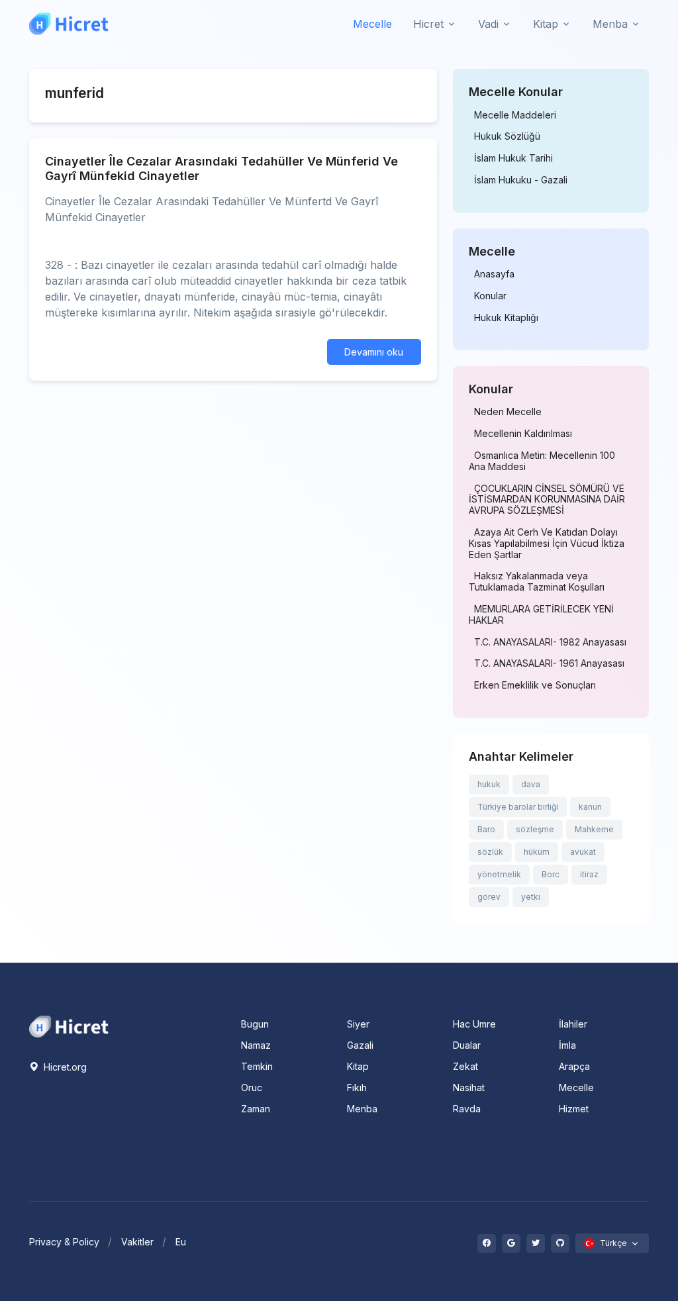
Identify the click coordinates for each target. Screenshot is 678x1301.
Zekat (465, 1066)
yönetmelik (499, 874)
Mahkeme (594, 829)
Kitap (358, 1066)
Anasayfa (494, 274)
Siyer (358, 1024)
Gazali (360, 1045)
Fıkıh (357, 1087)
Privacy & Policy (64, 1241)
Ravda (467, 1108)
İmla (567, 1045)
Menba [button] (610, 23)
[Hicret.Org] (69, 23)
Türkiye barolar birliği (517, 807)
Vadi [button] (488, 23)
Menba (362, 1108)
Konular (490, 296)
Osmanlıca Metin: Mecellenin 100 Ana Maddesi (542, 461)
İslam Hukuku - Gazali (520, 180)
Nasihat (469, 1087)
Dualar (467, 1045)
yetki (530, 897)
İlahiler (573, 1024)
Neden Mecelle (508, 412)
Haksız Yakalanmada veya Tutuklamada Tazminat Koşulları (537, 582)
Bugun (255, 1024)
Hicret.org (64, 1067)
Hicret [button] (428, 23)
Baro (486, 829)
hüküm (537, 852)
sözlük (490, 852)
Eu (180, 1241)
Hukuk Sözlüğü (507, 136)
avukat (583, 852)
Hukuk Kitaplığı (506, 318)
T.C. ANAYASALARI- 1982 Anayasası (550, 642)
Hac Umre (474, 1024)
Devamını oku (373, 352)
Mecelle (372, 23)
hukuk (489, 784)
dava (530, 784)
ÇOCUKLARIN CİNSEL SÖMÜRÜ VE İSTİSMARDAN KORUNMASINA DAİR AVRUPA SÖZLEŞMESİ (547, 499)
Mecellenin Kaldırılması (523, 433)
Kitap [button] (545, 23)
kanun (590, 807)
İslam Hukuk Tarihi (513, 158)
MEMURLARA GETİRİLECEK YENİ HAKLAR (541, 615)
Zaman (255, 1108)
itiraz (589, 874)
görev (489, 897)
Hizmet (574, 1108)
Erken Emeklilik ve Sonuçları (535, 685)
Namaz (256, 1045)
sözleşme (535, 829)
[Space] (69, 1025)
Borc (550, 874)
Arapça (574, 1066)
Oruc (251, 1087)
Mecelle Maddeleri (515, 115)
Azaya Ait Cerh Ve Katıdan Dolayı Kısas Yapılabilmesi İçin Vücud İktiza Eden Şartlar (546, 543)
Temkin (257, 1066)
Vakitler (137, 1241)
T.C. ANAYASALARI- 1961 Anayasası (549, 663)
